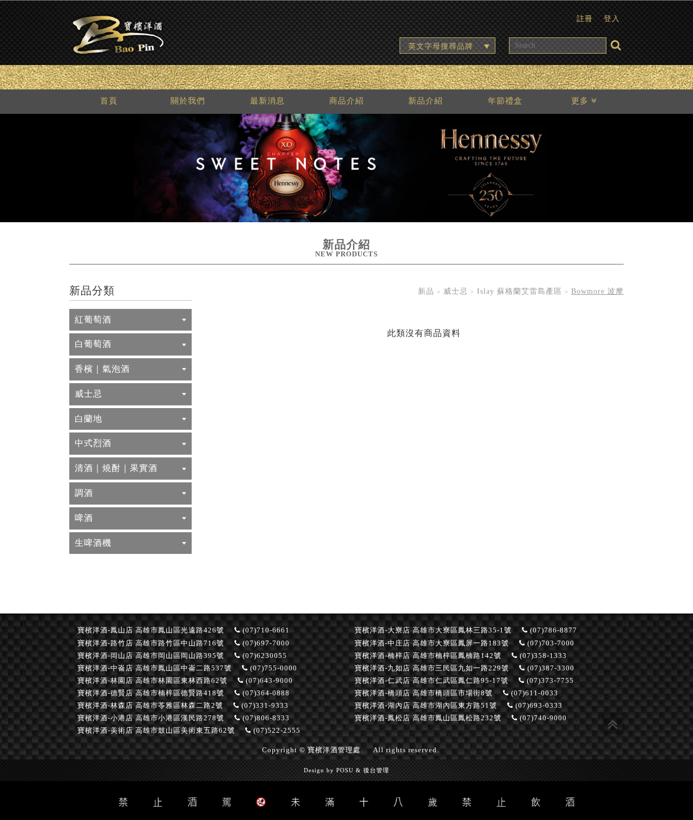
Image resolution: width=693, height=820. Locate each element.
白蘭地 (88, 418)
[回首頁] (118, 33)
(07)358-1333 (542, 656)
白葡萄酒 (93, 343)
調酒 (84, 493)
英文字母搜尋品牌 (440, 46)
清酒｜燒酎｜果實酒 (116, 468)
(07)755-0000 (272, 668)
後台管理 (376, 770)
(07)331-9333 (264, 705)
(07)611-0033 (533, 693)
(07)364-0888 (265, 693)
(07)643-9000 (268, 681)
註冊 (585, 18)
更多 (581, 100)
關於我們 (188, 100)
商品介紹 (346, 100)
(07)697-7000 (265, 643)
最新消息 (267, 100)
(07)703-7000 (549, 643)
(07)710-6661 (265, 630)
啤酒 (84, 517)
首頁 (108, 100)
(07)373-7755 (549, 681)
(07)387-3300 (549, 668)
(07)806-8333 (265, 718)
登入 (612, 18)
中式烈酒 (93, 443)
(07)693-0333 (538, 705)
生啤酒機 (93, 542)
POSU (345, 770)
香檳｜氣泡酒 (102, 368)
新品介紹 (425, 100)
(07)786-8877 (552, 630)
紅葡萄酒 (93, 319)
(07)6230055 (263, 656)
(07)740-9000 (542, 718)
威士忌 (88, 393)
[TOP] (613, 723)
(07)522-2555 (275, 730)
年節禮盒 (505, 100)
